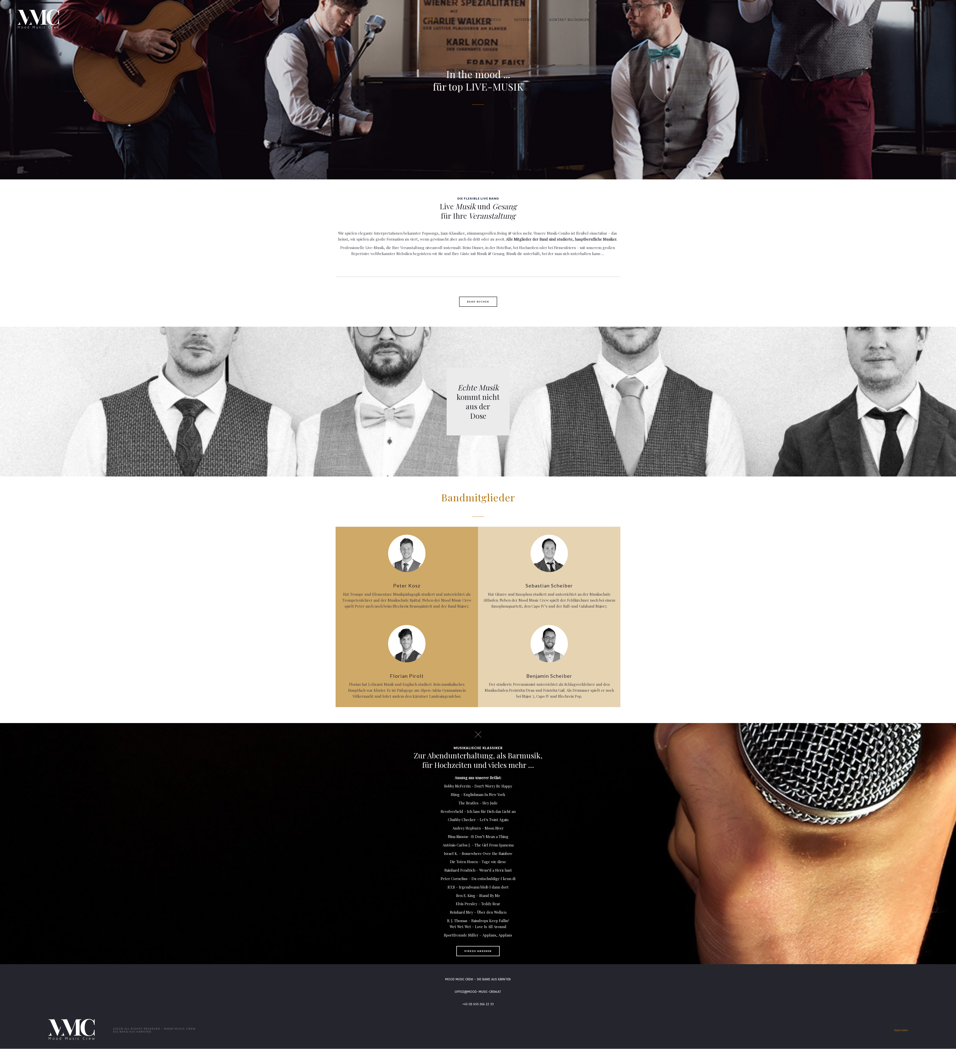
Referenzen (525, 20)
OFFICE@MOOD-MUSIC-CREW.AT (478, 992)
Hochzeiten (462, 20)
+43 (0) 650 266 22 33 (478, 1004)
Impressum (901, 1030)
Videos (494, 20)
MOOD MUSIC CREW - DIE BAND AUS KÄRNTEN (478, 979)
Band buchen (478, 301)
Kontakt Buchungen (569, 20)
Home (409, 20)
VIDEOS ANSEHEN (478, 951)
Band (433, 20)
